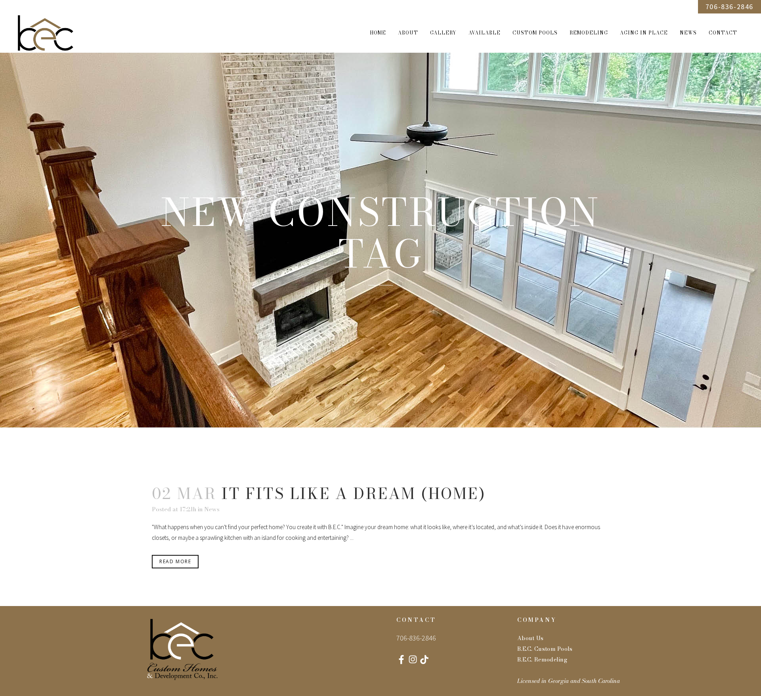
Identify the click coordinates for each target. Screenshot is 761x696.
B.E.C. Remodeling (542, 659)
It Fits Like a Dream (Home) (353, 493)
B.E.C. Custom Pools (545, 648)
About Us (530, 638)
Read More (175, 561)
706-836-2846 (729, 6)
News (212, 509)
